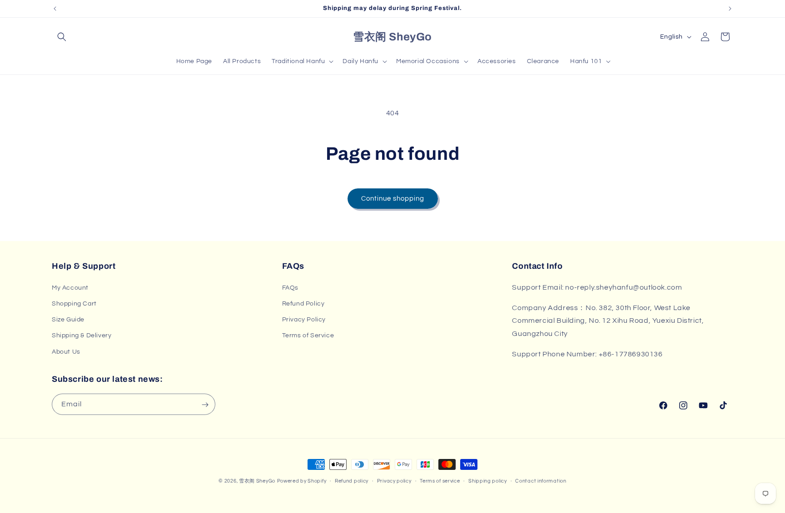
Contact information (540, 480)
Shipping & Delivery (81, 335)
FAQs (290, 287)
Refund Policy (303, 303)
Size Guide (68, 319)
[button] (62, 37)
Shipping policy (487, 480)
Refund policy (351, 480)
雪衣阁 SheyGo (257, 480)
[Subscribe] (205, 404)
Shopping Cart (74, 303)
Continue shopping (392, 198)
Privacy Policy (304, 319)
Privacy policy (394, 480)
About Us (66, 351)
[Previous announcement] (55, 8)
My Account (70, 287)
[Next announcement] (730, 8)
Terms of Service (308, 335)
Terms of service (440, 480)
